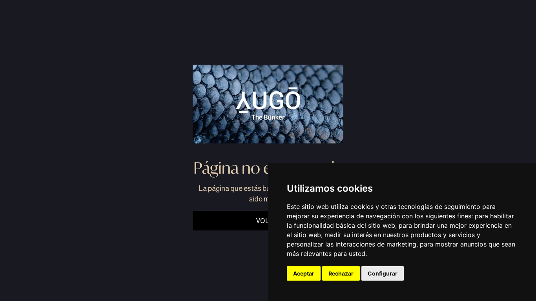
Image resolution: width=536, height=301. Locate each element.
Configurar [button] (382, 273)
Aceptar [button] (303, 273)
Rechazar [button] (341, 273)
